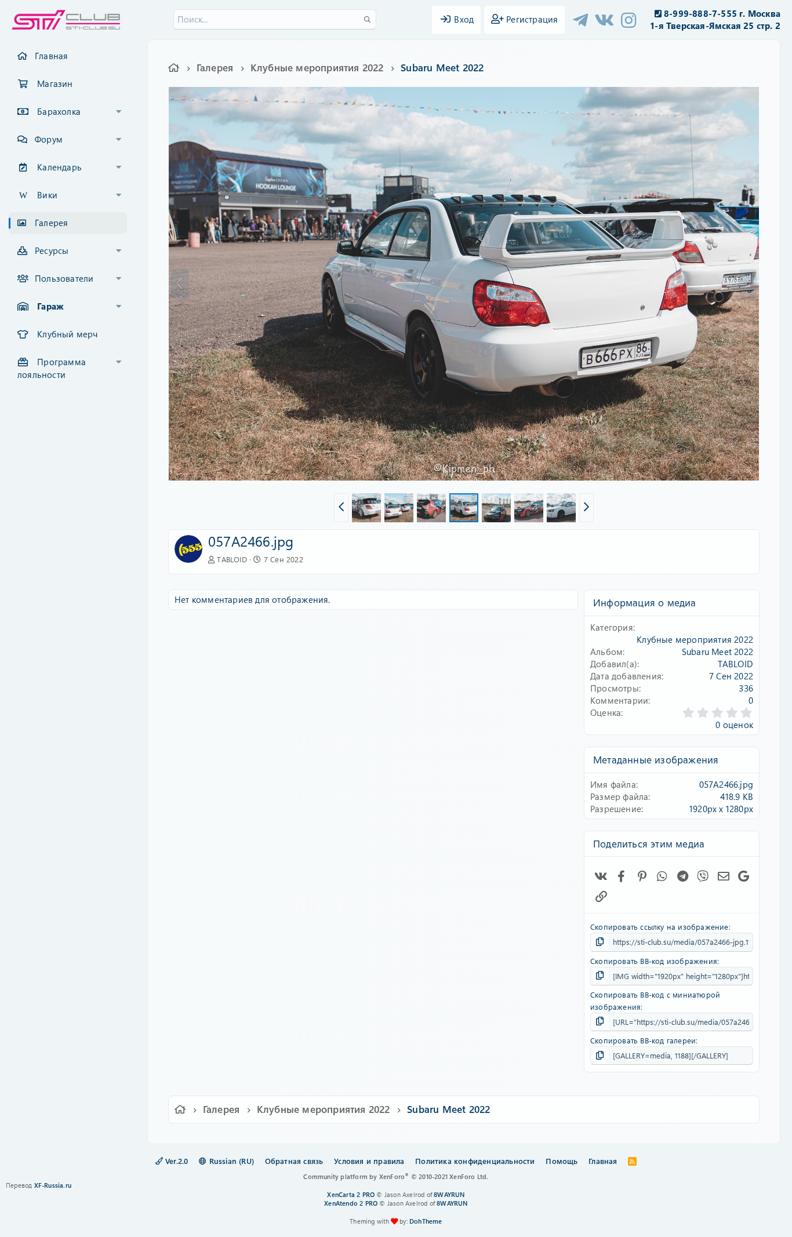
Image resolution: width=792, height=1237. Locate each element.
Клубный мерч (67, 334)
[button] (119, 112)
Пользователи (64, 278)
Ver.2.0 (175, 1161)
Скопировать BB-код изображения (653, 961)
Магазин (54, 83)
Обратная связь (294, 1161)
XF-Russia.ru (52, 1185)
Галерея (51, 222)
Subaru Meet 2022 (717, 651)
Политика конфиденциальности (475, 1161)
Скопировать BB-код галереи (643, 1040)
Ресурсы (51, 250)
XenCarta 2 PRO (351, 1194)
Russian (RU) (230, 1161)
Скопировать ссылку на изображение (659, 927)
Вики (47, 195)
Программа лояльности (51, 368)
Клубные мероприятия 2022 (695, 639)
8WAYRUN (449, 1194)
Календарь (59, 167)
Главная (51, 55)
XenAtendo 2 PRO (350, 1203)
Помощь (561, 1161)
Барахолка (59, 111)
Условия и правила (369, 1161)
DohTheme (425, 1221)
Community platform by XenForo (395, 1176)
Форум (49, 139)
